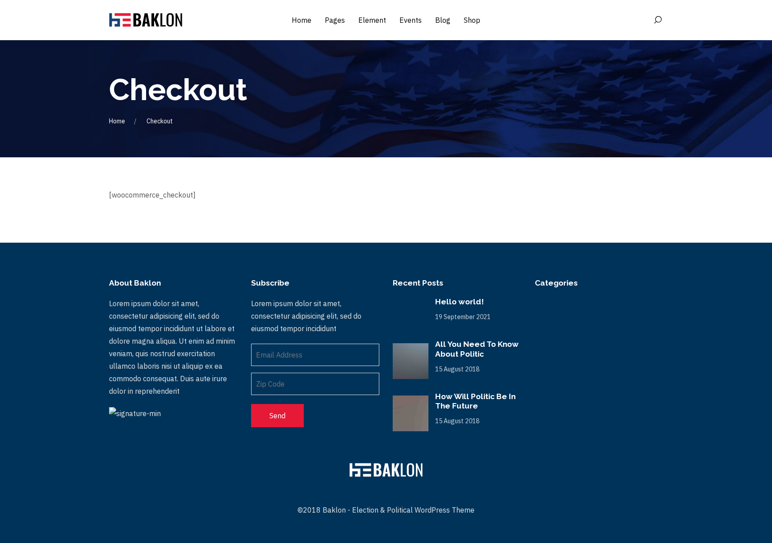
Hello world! (459, 301)
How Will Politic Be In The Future (475, 401)
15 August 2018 (457, 369)
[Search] (657, 20)
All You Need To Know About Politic (477, 349)
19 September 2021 (463, 317)
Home (117, 121)
